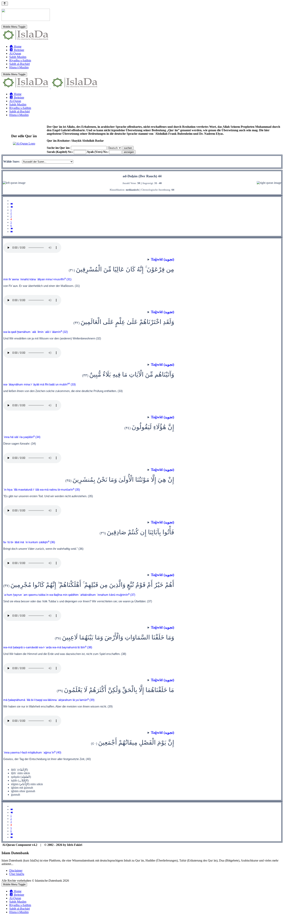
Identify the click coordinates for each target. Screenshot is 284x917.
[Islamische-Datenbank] (26, 40)
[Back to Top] (5, 4)
